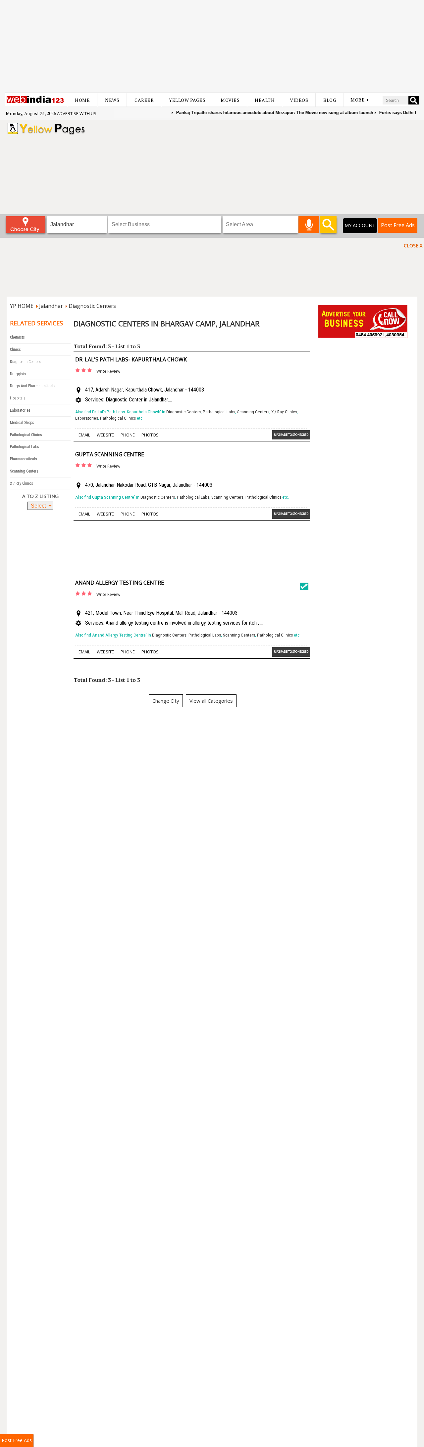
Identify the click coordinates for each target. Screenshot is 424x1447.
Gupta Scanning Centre (109, 454)
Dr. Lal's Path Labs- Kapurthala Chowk (131, 359)
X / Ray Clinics (21, 483)
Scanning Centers (24, 471)
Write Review (108, 371)
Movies (230, 100)
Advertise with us (76, 113)
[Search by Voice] (308, 224)
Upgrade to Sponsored (291, 435)
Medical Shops (22, 422)
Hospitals (18, 398)
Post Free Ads (398, 225)
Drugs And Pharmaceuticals (32, 386)
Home (82, 100)
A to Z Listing (40, 496)
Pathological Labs (24, 446)
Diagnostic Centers (92, 306)
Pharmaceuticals (23, 459)
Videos (299, 100)
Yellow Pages (187, 100)
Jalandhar (51, 306)
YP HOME (21, 306)
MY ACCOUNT (359, 225)
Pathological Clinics (26, 435)
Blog (329, 100)
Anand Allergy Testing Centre (119, 582)
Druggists (18, 374)
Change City (165, 700)
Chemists (17, 337)
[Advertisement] (212, 46)
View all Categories (211, 700)
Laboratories (20, 410)
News (112, 100)
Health (265, 100)
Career (144, 100)
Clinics (15, 349)
